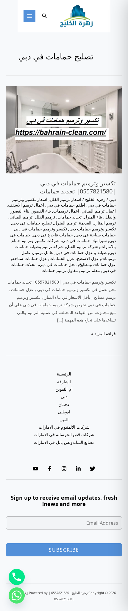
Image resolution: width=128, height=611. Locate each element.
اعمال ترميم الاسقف (26, 205)
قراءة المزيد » (103, 333)
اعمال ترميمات (66, 211)
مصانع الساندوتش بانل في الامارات (64, 442)
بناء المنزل (93, 217)
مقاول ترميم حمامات (59, 270)
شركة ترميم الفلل (82, 246)
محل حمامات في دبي (58, 264)
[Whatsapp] (17, 595)
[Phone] (17, 577)
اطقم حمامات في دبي (65, 205)
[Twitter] (92, 468)
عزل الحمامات (61, 258)
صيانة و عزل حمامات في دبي (81, 252)
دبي (112, 199)
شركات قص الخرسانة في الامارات (64, 434)
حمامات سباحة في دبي (95, 235)
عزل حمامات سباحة (29, 258)
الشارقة (64, 381)
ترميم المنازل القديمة (97, 223)
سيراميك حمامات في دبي (84, 240)
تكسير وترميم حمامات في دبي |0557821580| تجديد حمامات (78, 187)
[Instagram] (64, 468)
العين (64, 419)
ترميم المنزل (65, 223)
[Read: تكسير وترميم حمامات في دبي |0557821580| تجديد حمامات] (64, 129)
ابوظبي (64, 412)
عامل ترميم (43, 252)
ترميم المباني (21, 217)
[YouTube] (35, 468)
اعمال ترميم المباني (99, 211)
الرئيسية (64, 374)
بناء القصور (41, 211)
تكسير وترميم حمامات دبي (92, 229)
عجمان (64, 404)
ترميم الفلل (45, 217)
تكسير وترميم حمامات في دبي (40, 229)
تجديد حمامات (69, 217)
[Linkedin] (78, 468)
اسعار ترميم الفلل (65, 199)
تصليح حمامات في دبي (32, 223)
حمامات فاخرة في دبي (53, 235)
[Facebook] (49, 468)
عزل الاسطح (88, 258)
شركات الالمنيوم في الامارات (64, 427)
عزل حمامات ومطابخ (97, 264)
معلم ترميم (90, 270)
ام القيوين (64, 389)
